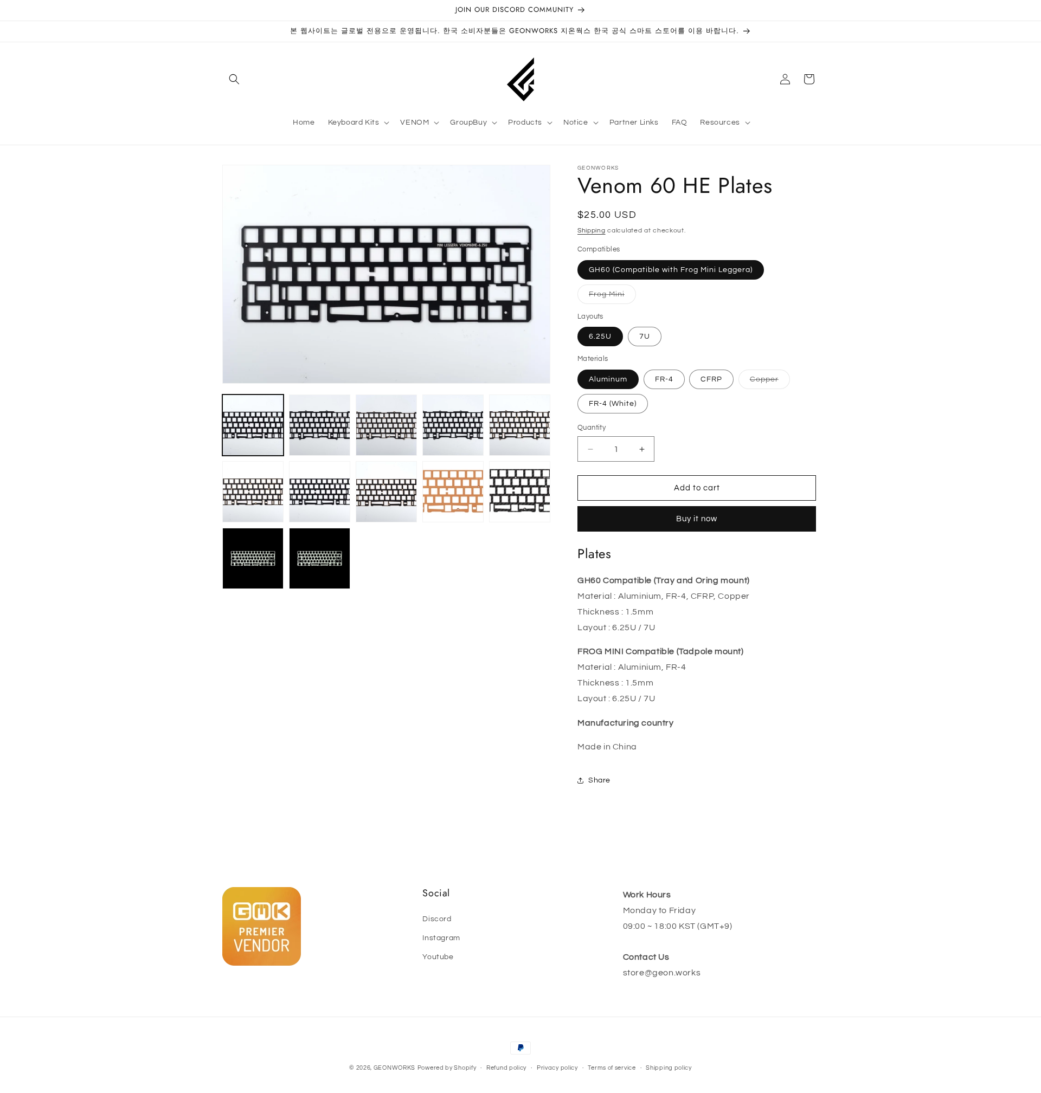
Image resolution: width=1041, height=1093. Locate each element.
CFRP (711, 379)
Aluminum (608, 379)
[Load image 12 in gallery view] (319, 558)
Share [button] (599, 780)
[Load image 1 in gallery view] (253, 425)
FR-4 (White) (613, 404)
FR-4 (664, 379)
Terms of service (611, 1068)
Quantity (591, 427)
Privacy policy (557, 1068)
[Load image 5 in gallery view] (519, 425)
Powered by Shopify (447, 1068)
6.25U (600, 336)
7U (644, 336)
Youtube (437, 957)
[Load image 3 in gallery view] (386, 425)
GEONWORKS (394, 1068)
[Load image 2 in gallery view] (319, 425)
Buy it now (696, 519)
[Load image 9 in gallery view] (453, 491)
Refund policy (506, 1068)
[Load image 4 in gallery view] (453, 425)
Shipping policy (669, 1068)
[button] (234, 79)
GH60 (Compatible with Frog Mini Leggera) (671, 270)
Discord (436, 919)
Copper (770, 382)
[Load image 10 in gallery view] (519, 491)
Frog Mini (612, 297)
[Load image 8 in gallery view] (386, 491)
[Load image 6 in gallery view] (253, 491)
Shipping (591, 230)
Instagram (441, 938)
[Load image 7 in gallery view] (319, 491)
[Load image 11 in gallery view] (253, 558)
